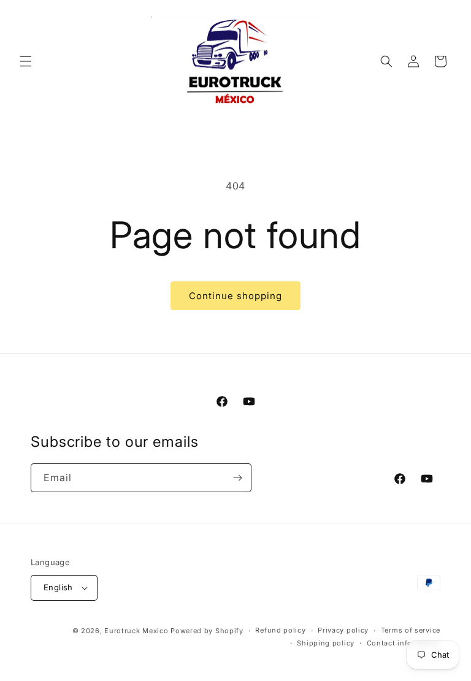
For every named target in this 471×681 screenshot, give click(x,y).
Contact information (403, 643)
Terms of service (410, 630)
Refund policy (280, 630)
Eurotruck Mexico (136, 630)
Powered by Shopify (206, 630)
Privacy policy (343, 630)
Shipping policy (325, 643)
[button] (25, 61)
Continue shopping (235, 296)
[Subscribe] (237, 477)
